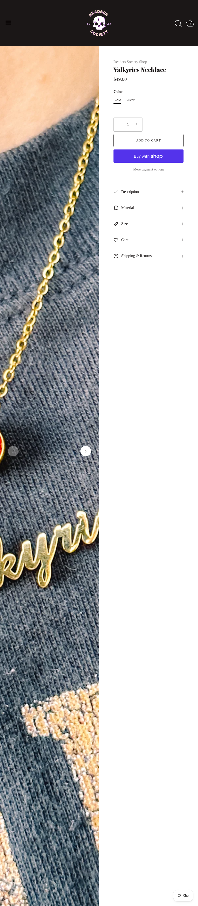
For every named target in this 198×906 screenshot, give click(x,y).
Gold (117, 100)
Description (129, 192)
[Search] (178, 23)
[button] (13, 451)
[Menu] (8, 23)
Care (124, 240)
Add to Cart (148, 140)
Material (127, 208)
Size (124, 224)
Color (118, 91)
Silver (130, 100)
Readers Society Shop (130, 62)
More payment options (148, 169)
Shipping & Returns (136, 256)
